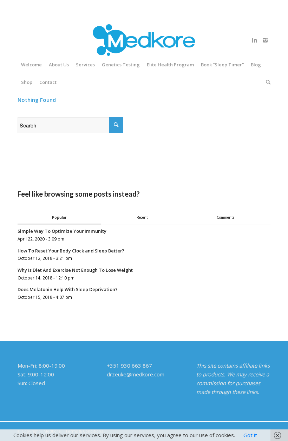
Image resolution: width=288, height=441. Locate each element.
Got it (250, 435)
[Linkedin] (254, 40)
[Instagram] (265, 40)
